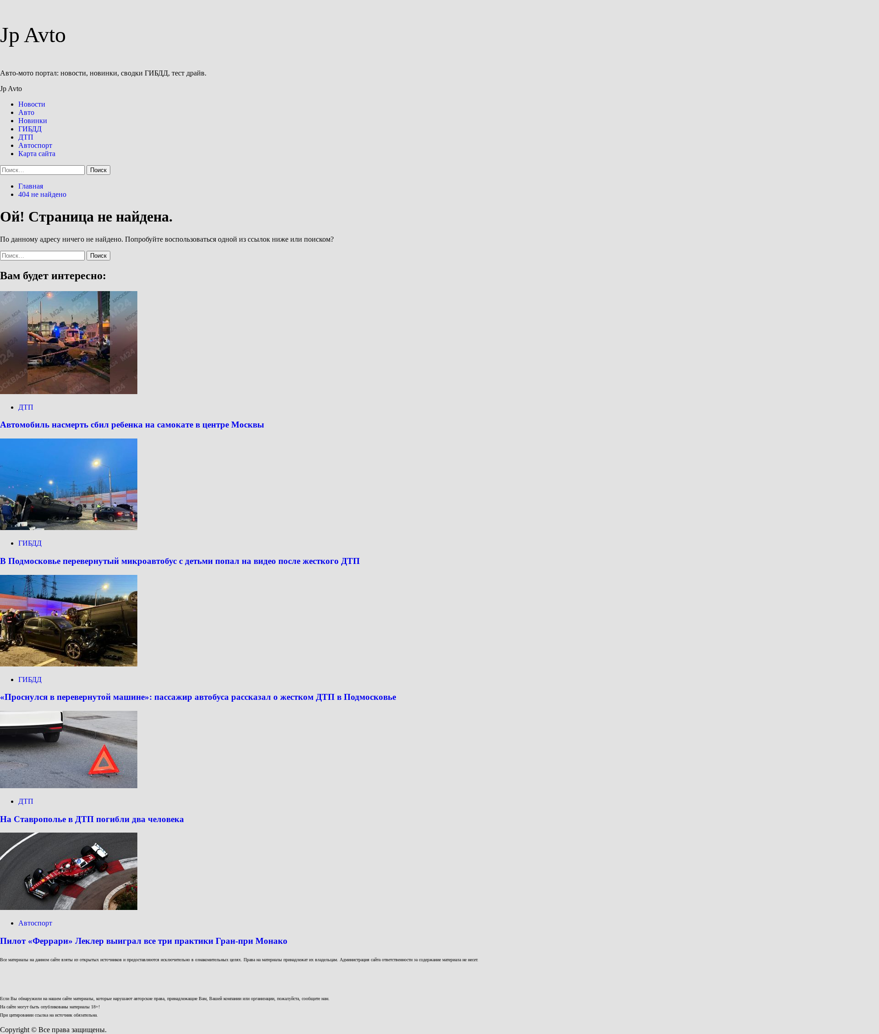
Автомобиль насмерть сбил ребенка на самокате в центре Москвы (132, 424)
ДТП (25, 137)
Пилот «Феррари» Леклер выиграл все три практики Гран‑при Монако (144, 941)
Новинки (32, 121)
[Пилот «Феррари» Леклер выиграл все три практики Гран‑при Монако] (68, 907)
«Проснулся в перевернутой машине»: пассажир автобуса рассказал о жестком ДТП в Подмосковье (198, 697)
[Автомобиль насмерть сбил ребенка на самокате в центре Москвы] (68, 391)
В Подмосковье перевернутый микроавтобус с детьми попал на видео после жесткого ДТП (180, 561)
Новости (31, 104)
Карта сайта (36, 153)
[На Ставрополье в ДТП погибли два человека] (68, 786)
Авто (26, 112)
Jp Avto (33, 34)
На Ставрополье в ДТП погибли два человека (92, 819)
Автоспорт (35, 145)
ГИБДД (30, 129)
